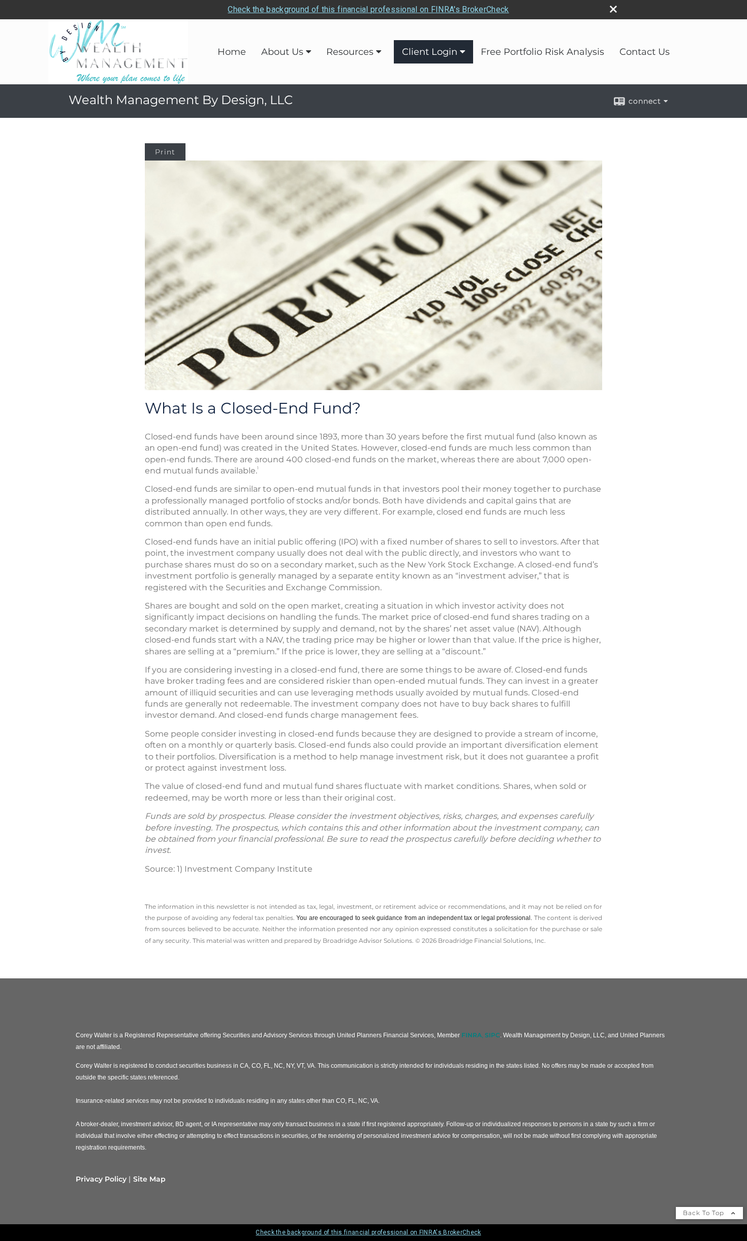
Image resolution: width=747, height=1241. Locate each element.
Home (231, 51)
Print (165, 151)
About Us (282, 51)
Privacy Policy (101, 1179)
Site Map (149, 1179)
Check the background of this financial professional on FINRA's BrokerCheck (368, 9)
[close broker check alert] (613, 9)
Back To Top (704, 1213)
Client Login (429, 51)
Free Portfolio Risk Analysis (542, 51)
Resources (350, 51)
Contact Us (644, 51)
